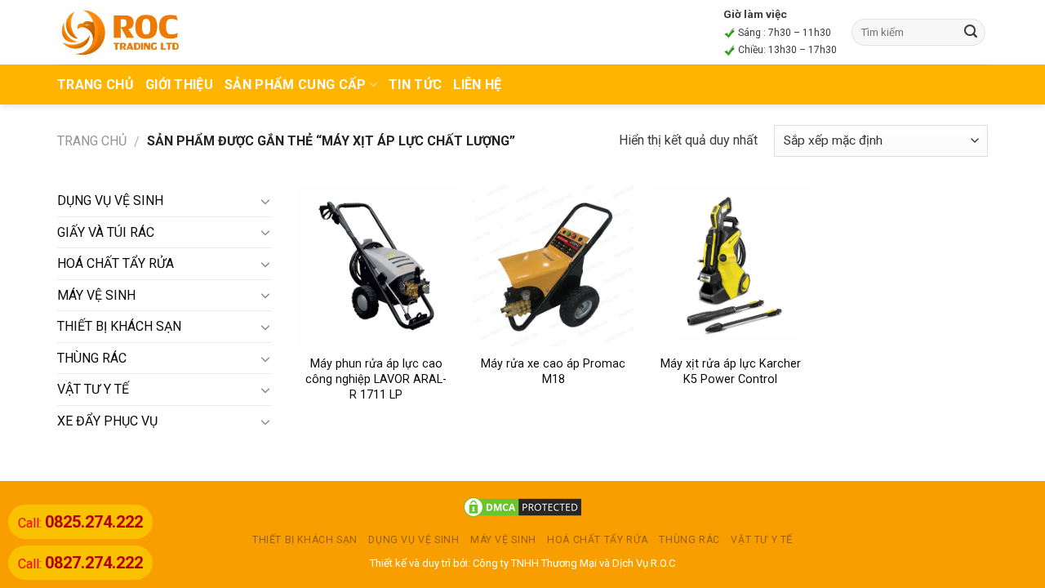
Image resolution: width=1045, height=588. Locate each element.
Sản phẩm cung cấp (295, 84)
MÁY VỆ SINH (96, 295)
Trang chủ (92, 141)
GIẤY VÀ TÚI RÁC (105, 232)
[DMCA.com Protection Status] (522, 507)
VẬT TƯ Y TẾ (93, 389)
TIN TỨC (415, 84)
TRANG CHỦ (95, 84)
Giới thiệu (179, 84)
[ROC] (120, 32)
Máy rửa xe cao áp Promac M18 (553, 371)
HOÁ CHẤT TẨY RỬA (115, 263)
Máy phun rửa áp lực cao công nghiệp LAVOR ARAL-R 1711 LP (376, 379)
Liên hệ (477, 84)
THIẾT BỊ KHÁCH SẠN (119, 326)
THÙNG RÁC (92, 358)
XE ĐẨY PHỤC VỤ (107, 421)
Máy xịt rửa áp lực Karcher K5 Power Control (730, 371)
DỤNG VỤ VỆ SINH (110, 200)
